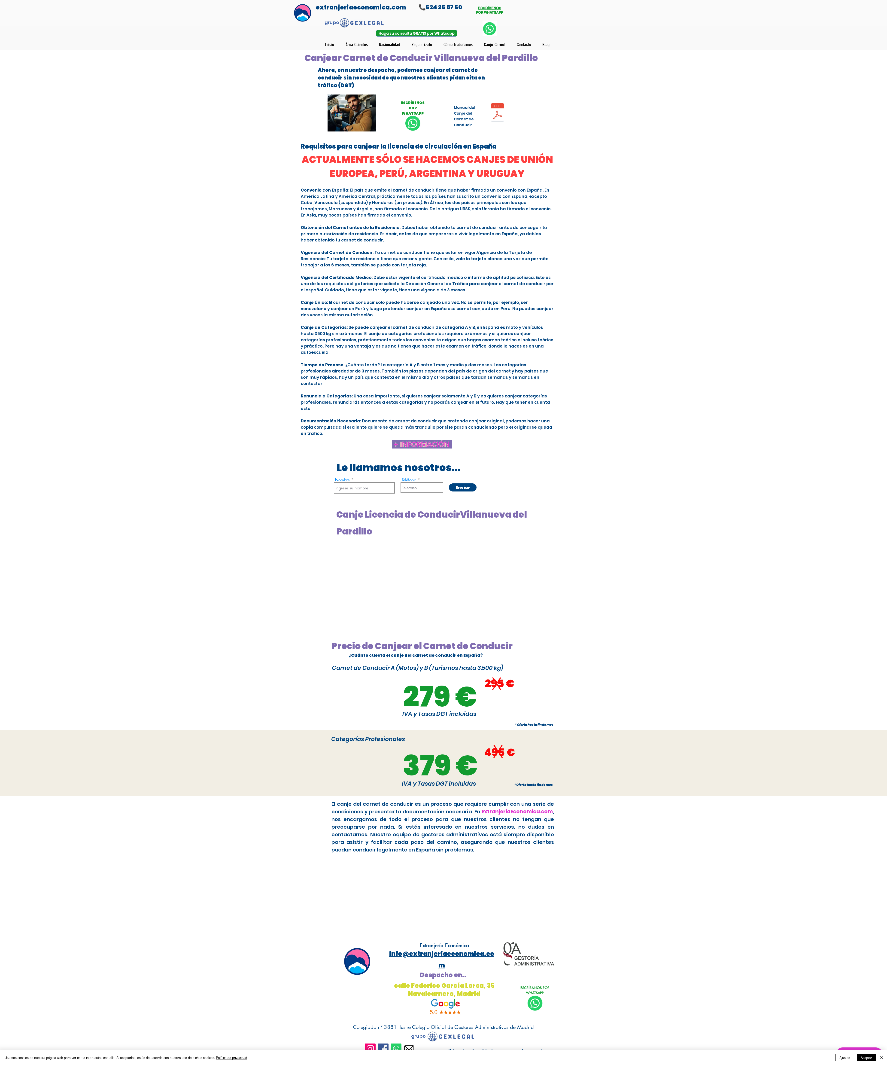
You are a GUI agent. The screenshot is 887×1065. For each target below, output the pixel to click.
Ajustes (844, 1057)
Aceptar (866, 1057)
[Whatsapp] (396, 1049)
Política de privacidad (231, 1057)
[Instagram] (370, 1049)
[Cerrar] (881, 1057)
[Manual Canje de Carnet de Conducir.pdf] (497, 112)
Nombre (342, 480)
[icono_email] (409, 1049)
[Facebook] (383, 1049)
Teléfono (409, 480)
